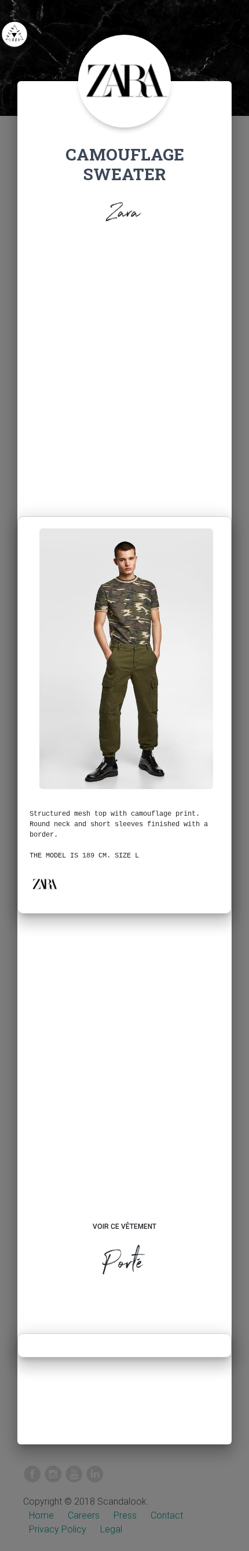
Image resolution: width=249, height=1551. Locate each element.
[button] (44, 884)
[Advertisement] (124, 373)
